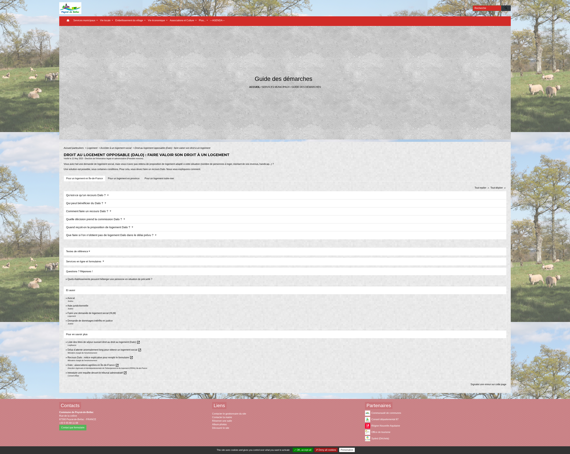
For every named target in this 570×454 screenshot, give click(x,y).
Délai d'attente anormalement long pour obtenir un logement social (104, 350)
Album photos (219, 424)
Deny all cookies (327, 450)
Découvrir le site (220, 428)
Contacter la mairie (222, 417)
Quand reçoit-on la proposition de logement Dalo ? (98, 227)
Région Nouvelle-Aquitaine (385, 425)
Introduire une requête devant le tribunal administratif (97, 373)
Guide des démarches (306, 87)
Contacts (70, 405)
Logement (92, 148)
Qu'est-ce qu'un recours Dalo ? (86, 195)
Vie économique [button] (157, 20)
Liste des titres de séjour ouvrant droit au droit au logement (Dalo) (104, 342)
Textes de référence (77, 251)
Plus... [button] (202, 20)
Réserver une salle (222, 421)
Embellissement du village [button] (129, 20)
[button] (68, 21)
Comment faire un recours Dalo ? (87, 211)
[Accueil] (70, 8)
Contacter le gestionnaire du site (229, 413)
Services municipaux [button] (84, 20)
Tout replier (482, 187)
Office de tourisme (380, 432)
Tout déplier (498, 187)
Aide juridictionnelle (77, 305)
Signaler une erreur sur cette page (488, 384)
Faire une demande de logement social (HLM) (92, 313)
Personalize (347, 450)
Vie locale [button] (105, 20)
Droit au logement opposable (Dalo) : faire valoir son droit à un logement (172, 148)
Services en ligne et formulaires (84, 261)
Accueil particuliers (74, 148)
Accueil (254, 87)
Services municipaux (276, 87)
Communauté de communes (386, 413)
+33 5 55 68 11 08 (68, 423)
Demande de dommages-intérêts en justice (90, 320)
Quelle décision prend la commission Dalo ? (94, 219)
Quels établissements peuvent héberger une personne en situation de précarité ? (110, 279)
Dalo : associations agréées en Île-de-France (93, 365)
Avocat (71, 298)
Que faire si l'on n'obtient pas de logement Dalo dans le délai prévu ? (110, 235)
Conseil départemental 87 (385, 419)
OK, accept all (303, 450)
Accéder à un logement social (116, 148)
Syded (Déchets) (380, 438)
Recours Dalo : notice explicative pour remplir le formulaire (100, 357)
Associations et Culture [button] (182, 20)
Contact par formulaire (72, 427)
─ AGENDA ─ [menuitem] (217, 20)
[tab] (84, 178)
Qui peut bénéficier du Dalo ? (85, 203)
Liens (219, 405)
